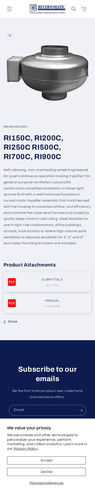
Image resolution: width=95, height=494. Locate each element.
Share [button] (12, 321)
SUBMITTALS (52, 279)
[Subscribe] (81, 410)
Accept (46, 460)
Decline (46, 472)
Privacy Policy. (26, 448)
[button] (9, 9)
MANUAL (52, 300)
